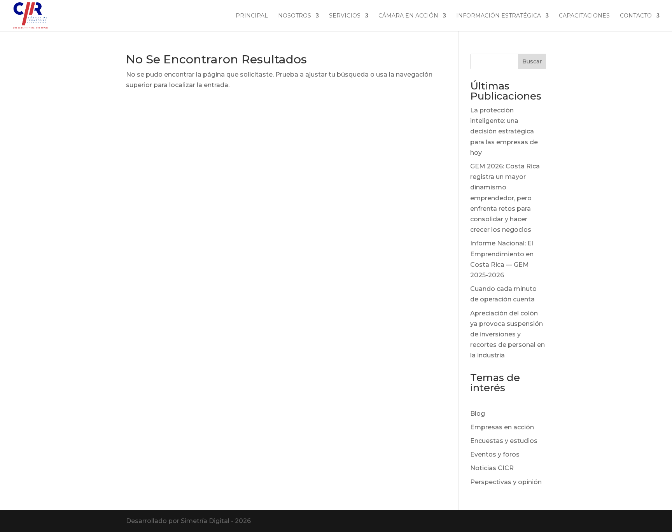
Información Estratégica (498, 16)
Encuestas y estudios (503, 440)
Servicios (344, 16)
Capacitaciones (584, 16)
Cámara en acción (408, 16)
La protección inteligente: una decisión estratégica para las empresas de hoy (504, 131)
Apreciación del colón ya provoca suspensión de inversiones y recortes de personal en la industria (507, 334)
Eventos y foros (495, 454)
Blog (477, 413)
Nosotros (294, 16)
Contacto (636, 16)
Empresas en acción (502, 427)
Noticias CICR (492, 468)
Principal (252, 16)
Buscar (532, 61)
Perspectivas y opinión (506, 482)
